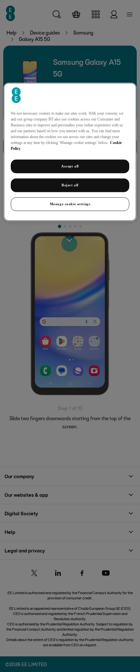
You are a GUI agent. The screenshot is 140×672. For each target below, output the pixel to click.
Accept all (70, 166)
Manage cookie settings (70, 204)
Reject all (70, 185)
